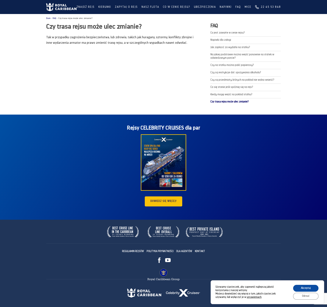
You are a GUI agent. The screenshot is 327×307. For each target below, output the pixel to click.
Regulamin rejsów (133, 251)
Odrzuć (306, 296)
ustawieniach (254, 297)
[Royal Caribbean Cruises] (61, 7)
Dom (48, 18)
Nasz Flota (150, 7)
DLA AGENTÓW (184, 251)
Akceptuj (306, 288)
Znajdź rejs (85, 7)
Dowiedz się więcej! (163, 201)
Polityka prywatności (160, 251)
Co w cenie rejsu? (176, 7)
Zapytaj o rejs (126, 7)
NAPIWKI (226, 7)
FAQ (238, 7)
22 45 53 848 (271, 7)
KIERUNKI (104, 7)
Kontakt (200, 251)
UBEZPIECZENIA (205, 7)
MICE (248, 7)
